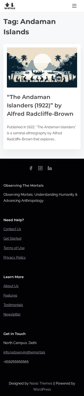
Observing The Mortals (23, 185)
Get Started (12, 238)
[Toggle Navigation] (74, 6)
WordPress (42, 389)
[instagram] (40, 169)
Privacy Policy (14, 257)
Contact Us (12, 229)
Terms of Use (14, 248)
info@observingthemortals (24, 352)
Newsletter (12, 314)
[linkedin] (50, 169)
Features (10, 295)
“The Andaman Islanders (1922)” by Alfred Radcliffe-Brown (40, 105)
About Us (11, 286)
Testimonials (13, 305)
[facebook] (31, 169)
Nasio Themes (41, 383)
